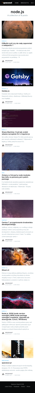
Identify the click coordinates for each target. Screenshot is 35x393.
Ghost (28, 386)
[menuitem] (17, 3)
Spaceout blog (15, 384)
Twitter (23, 386)
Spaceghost (9, 60)
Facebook (16, 386)
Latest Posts (8, 386)
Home (17, 3)
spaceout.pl (25, 3)
